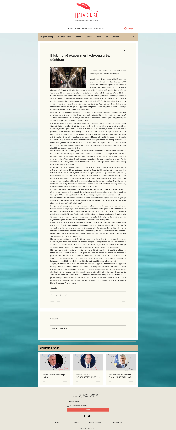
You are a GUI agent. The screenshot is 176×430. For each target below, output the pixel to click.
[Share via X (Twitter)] (56, 295)
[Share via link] (66, 295)
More (125, 37)
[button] (133, 37)
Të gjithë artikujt (46, 37)
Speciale (115, 37)
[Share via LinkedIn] (61, 295)
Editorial (78, 37)
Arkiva (98, 37)
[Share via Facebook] (51, 295)
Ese (106, 37)
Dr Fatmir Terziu (64, 37)
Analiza (88, 37)
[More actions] (124, 50)
